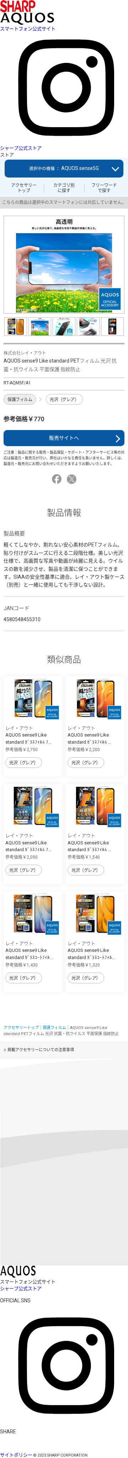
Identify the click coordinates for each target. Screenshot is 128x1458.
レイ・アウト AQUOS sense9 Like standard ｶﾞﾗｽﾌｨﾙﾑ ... (89, 735)
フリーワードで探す (104, 188)
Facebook (58, 479)
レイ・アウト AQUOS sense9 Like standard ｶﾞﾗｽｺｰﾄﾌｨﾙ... (29, 950)
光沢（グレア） (64, 399)
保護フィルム (19, 399)
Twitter (73, 479)
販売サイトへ (64, 438)
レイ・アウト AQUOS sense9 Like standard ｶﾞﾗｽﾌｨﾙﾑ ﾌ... (28, 735)
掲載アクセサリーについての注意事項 (40, 1050)
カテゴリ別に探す (64, 188)
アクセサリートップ (24, 188)
